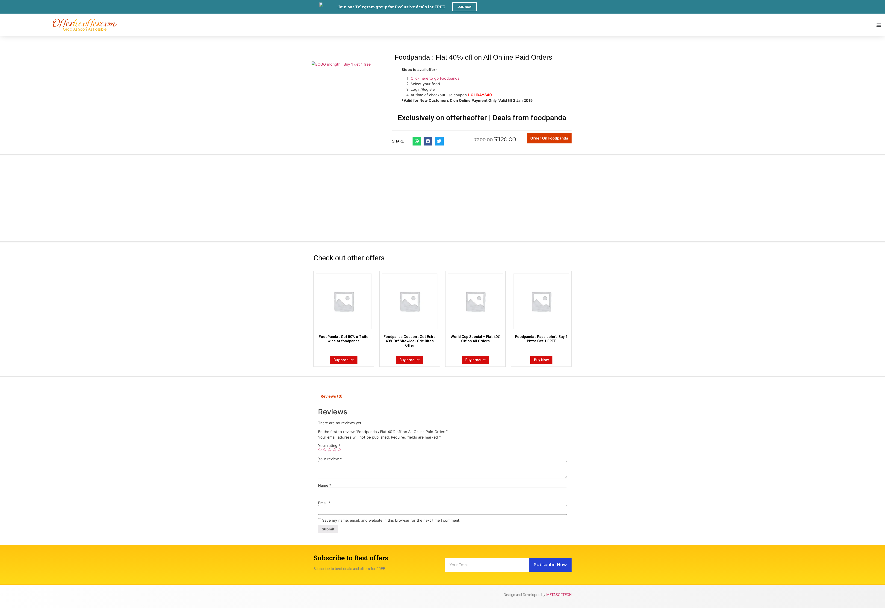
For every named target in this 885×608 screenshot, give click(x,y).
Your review (330, 459)
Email (324, 503)
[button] (464, 6)
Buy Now (541, 360)
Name (324, 485)
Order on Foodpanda (549, 138)
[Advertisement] (442, 201)
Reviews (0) (332, 396)
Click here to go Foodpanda (435, 78)
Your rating (329, 445)
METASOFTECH (559, 595)
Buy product (343, 360)
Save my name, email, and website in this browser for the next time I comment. (391, 520)
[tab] (331, 396)
